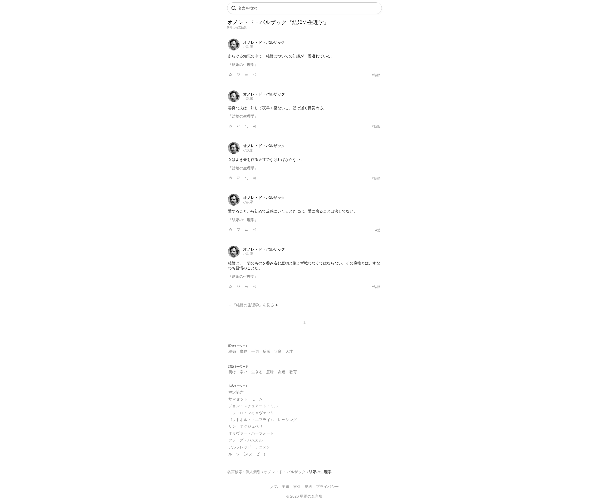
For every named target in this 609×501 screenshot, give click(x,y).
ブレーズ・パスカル (245, 440)
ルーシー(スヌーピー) (246, 454)
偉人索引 (253, 472)
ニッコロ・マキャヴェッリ (251, 413)
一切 (255, 351)
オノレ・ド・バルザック (264, 42)
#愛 (377, 230)
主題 (285, 487)
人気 (274, 487)
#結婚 (376, 75)
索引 (297, 487)
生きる (257, 372)
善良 (278, 351)
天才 (289, 351)
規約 (308, 487)
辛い (243, 372)
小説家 (248, 47)
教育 (293, 372)
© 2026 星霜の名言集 (304, 496)
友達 (281, 372)
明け (232, 372)
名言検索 (234, 472)
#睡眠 (376, 127)
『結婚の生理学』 (243, 65)
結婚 (232, 351)
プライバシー (327, 487)
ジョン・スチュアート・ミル (253, 406)
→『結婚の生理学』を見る (251, 305)
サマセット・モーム (245, 399)
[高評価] (230, 75)
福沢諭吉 (236, 392)
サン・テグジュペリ (245, 426)
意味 (270, 372)
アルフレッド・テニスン (249, 447)
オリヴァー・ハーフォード (251, 433)
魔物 (243, 351)
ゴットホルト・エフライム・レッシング (262, 420)
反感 (266, 351)
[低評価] (238, 75)
